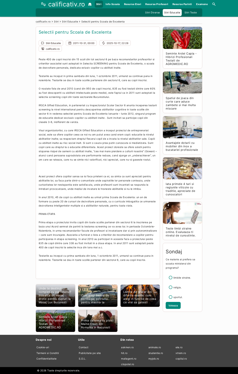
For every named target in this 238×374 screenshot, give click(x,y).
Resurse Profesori (156, 4)
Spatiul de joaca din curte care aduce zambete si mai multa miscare (181, 103)
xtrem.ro (181, 353)
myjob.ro (153, 358)
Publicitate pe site (90, 353)
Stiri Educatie (172, 12)
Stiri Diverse (152, 12)
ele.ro (179, 347)
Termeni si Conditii (47, 353)
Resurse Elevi (132, 4)
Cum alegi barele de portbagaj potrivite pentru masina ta (95, 299)
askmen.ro (127, 347)
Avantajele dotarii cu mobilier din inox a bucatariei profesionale (182, 146)
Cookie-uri (42, 347)
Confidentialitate (46, 358)
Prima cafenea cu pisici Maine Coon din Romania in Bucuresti (97, 324)
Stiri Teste (191, 12)
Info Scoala (113, 4)
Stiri (99, 4)
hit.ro (124, 353)
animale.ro (154, 347)
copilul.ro (181, 358)
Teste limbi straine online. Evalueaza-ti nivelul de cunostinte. (180, 232)
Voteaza (173, 305)
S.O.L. (82, 358)
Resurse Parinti (182, 4)
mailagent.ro (128, 358)
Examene (202, 4)
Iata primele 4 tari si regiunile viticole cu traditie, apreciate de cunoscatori (180, 189)
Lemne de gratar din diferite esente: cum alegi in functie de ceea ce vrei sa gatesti (139, 297)
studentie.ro (155, 353)
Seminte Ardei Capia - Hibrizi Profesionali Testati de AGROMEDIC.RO (54, 322)
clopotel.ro (127, 364)
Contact (84, 347)
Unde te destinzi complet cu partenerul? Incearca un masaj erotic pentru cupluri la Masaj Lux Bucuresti (55, 295)
